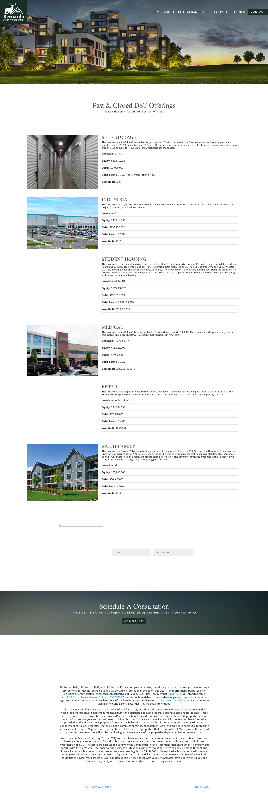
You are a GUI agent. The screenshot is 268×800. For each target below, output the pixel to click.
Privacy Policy (201, 787)
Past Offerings (232, 12)
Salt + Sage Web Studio (98, 787)
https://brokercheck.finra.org (173, 700)
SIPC (179, 693)
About (169, 12)
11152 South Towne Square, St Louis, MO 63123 (93, 697)
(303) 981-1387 (134, 621)
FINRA (171, 693)
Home (156, 12)
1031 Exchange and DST (197, 12)
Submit (202, 552)
